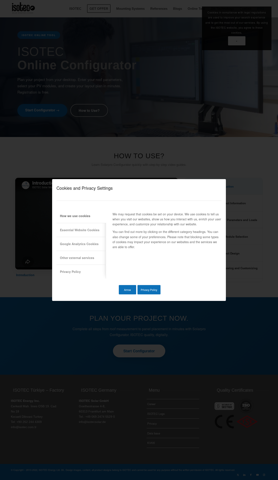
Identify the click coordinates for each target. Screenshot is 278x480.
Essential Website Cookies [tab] (79, 230)
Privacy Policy (149, 290)
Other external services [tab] (77, 258)
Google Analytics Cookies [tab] (79, 244)
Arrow (127, 290)
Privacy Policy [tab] (70, 271)
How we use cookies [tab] (75, 216)
